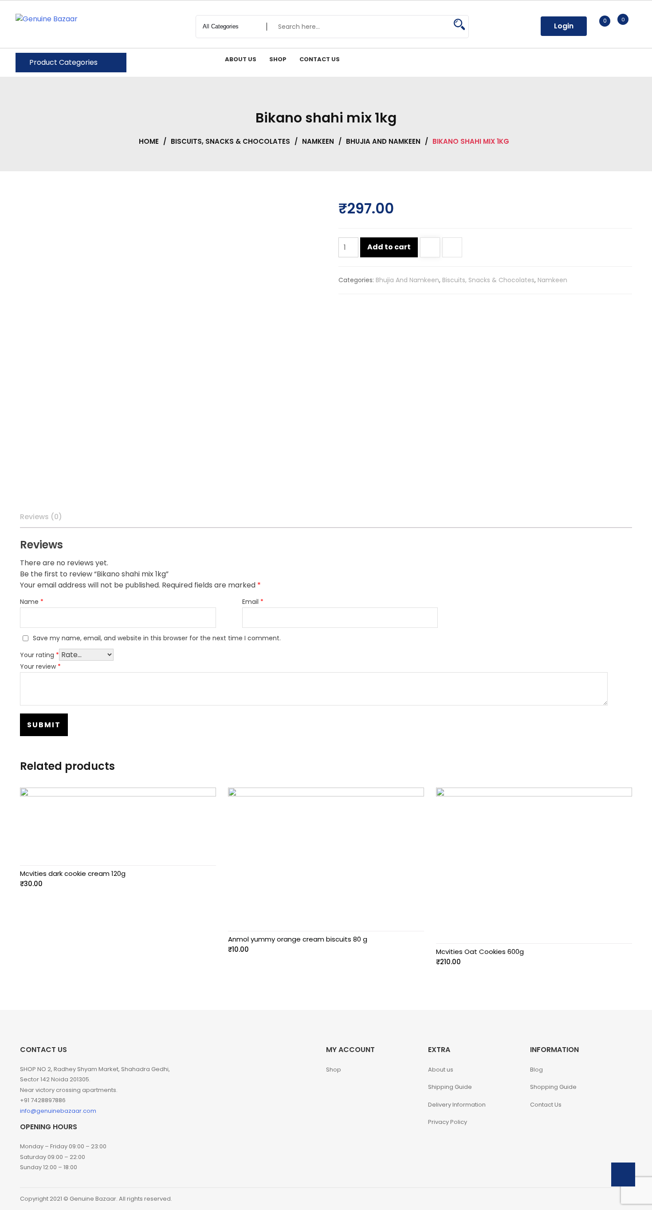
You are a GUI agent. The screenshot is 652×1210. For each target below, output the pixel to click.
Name (31, 601)
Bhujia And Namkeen (383, 141)
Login (563, 26)
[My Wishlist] (595, 26)
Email (252, 601)
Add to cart (389, 247)
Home (149, 141)
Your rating (39, 654)
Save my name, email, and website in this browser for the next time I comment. (157, 638)
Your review (40, 666)
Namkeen (318, 141)
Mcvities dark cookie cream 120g (73, 873)
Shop (333, 1069)
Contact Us (546, 1104)
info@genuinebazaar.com (58, 1111)
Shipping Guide (450, 1087)
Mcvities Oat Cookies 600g (480, 951)
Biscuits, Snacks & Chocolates (230, 141)
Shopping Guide (553, 1087)
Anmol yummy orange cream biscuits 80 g (297, 939)
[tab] (41, 517)
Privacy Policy (447, 1122)
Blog (536, 1069)
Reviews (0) (41, 517)
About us (440, 1069)
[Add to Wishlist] (430, 248)
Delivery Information (457, 1104)
